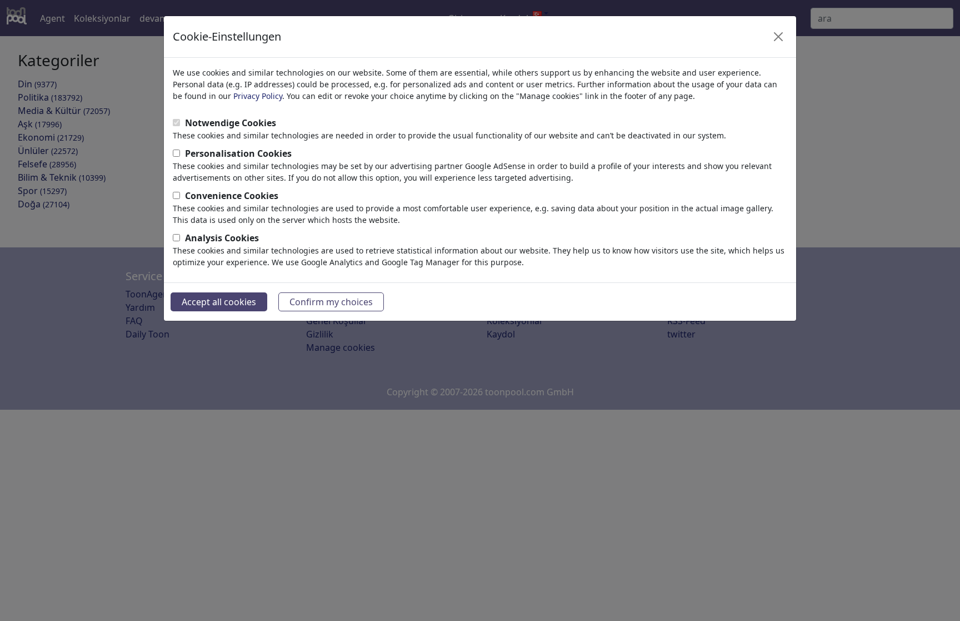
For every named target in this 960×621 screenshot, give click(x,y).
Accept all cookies (219, 302)
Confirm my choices (331, 302)
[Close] (778, 37)
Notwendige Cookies (230, 123)
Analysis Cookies (222, 238)
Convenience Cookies (231, 196)
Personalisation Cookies (238, 153)
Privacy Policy (257, 96)
